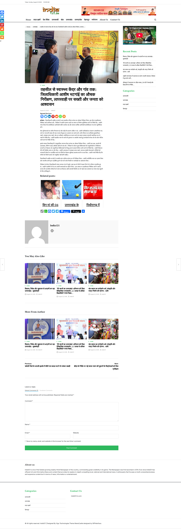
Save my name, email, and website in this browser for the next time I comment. (53, 441)
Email (27, 433)
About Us (104, 19)
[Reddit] (56, 116)
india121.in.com (76, 496)
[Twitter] (45, 116)
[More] (64, 116)
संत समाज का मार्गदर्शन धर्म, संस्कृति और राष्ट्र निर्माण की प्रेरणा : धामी (102, 289)
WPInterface (96, 523)
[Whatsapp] (60, 116)
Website (76, 433)
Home (28, 19)
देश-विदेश (46, 19)
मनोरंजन (94, 19)
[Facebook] (42, 116)
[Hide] (1, 41)
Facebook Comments (46, 390)
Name (27, 424)
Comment (29, 401)
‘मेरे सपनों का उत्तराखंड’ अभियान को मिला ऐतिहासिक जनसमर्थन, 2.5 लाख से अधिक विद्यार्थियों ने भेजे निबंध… (71, 290)
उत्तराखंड (69, 19)
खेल (62, 19)
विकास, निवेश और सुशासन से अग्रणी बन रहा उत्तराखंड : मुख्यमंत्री (40, 289)
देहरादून (86, 19)
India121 (53, 110)
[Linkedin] (49, 116)
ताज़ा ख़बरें (37, 19)
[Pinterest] (53, 116)
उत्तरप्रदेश (78, 19)
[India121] (36, 232)
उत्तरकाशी (55, 19)
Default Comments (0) (31, 390)
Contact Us (115, 19)
